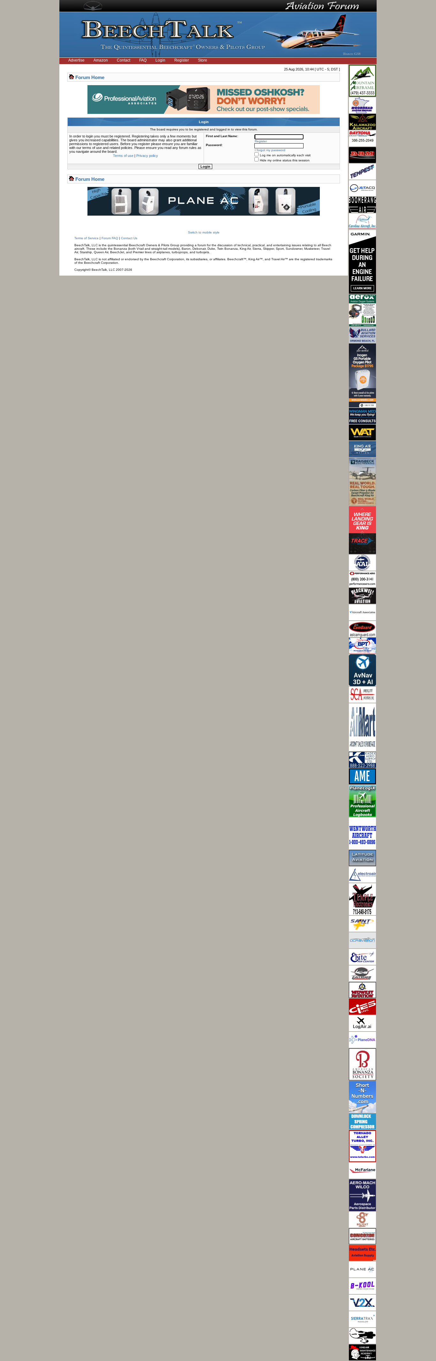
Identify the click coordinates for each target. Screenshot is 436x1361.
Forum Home (89, 77)
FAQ (143, 60)
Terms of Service (86, 238)
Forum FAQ (109, 238)
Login (160, 60)
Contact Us (129, 238)
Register (181, 60)
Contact (123, 60)
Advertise (76, 60)
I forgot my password (270, 150)
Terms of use (123, 156)
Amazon (101, 60)
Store (202, 60)
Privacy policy (147, 156)
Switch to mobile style (204, 232)
